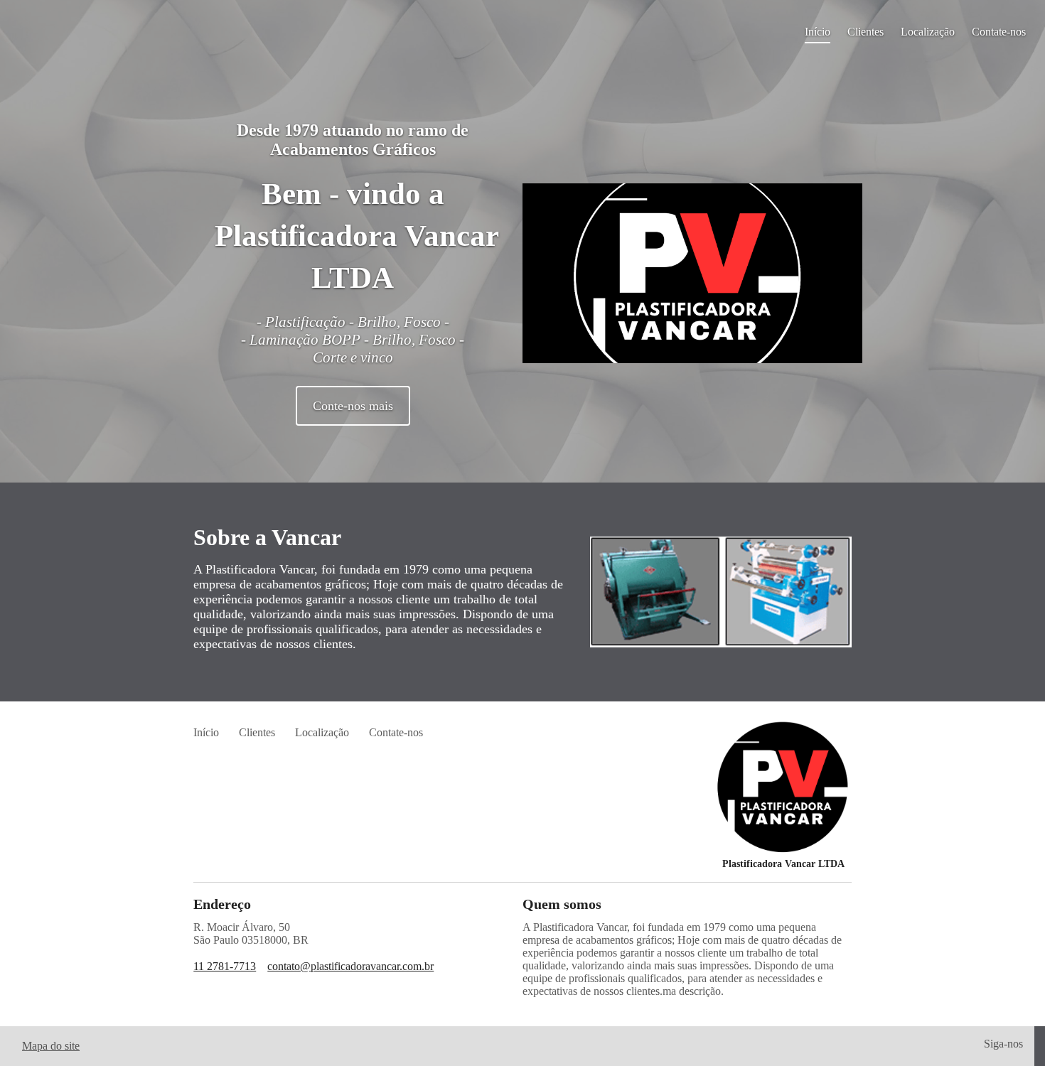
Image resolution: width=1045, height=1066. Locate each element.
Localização (928, 32)
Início (817, 32)
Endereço (222, 904)
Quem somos (561, 904)
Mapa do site (51, 1046)
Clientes (865, 32)
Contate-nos (999, 32)
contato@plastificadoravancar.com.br (350, 966)
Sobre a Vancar (267, 537)
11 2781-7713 (224, 966)
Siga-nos (1003, 1044)
